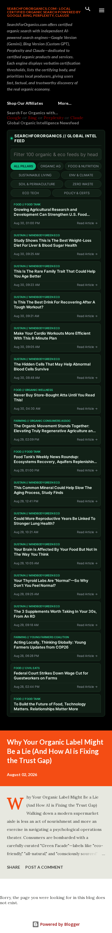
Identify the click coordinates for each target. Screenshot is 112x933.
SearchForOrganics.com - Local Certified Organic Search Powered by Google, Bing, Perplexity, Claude (44, 12)
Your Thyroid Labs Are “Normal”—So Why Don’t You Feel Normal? (51, 583)
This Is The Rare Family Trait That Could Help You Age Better (54, 273)
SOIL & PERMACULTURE (37, 184)
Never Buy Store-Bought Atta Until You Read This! (54, 397)
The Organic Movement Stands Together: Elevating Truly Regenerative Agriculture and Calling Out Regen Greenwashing (54, 428)
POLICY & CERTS (77, 193)
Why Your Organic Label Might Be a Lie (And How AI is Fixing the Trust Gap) (55, 751)
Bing (32, 117)
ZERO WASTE (83, 184)
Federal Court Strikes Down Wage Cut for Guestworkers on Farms (51, 675)
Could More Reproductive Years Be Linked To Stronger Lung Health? (54, 521)
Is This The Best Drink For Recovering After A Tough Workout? (54, 304)
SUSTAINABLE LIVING (35, 175)
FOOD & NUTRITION (83, 166)
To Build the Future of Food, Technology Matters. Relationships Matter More (50, 706)
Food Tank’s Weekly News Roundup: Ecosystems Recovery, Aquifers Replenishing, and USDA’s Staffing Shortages (55, 459)
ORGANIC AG (50, 166)
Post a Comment (44, 867)
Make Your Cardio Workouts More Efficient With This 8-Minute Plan (52, 335)
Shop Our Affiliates (25, 103)
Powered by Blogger (59, 924)
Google (14, 117)
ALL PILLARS (23, 166)
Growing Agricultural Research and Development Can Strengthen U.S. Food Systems (50, 212)
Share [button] (13, 867)
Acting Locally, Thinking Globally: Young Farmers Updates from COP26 (50, 644)
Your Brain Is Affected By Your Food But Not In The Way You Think (55, 552)
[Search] (87, 10)
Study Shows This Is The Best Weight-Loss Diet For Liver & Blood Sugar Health (52, 243)
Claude (76, 117)
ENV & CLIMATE (81, 175)
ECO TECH (30, 193)
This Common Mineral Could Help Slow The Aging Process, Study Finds (53, 490)
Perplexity (53, 117)
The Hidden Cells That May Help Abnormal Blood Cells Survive (52, 366)
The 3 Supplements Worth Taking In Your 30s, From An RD (55, 614)
